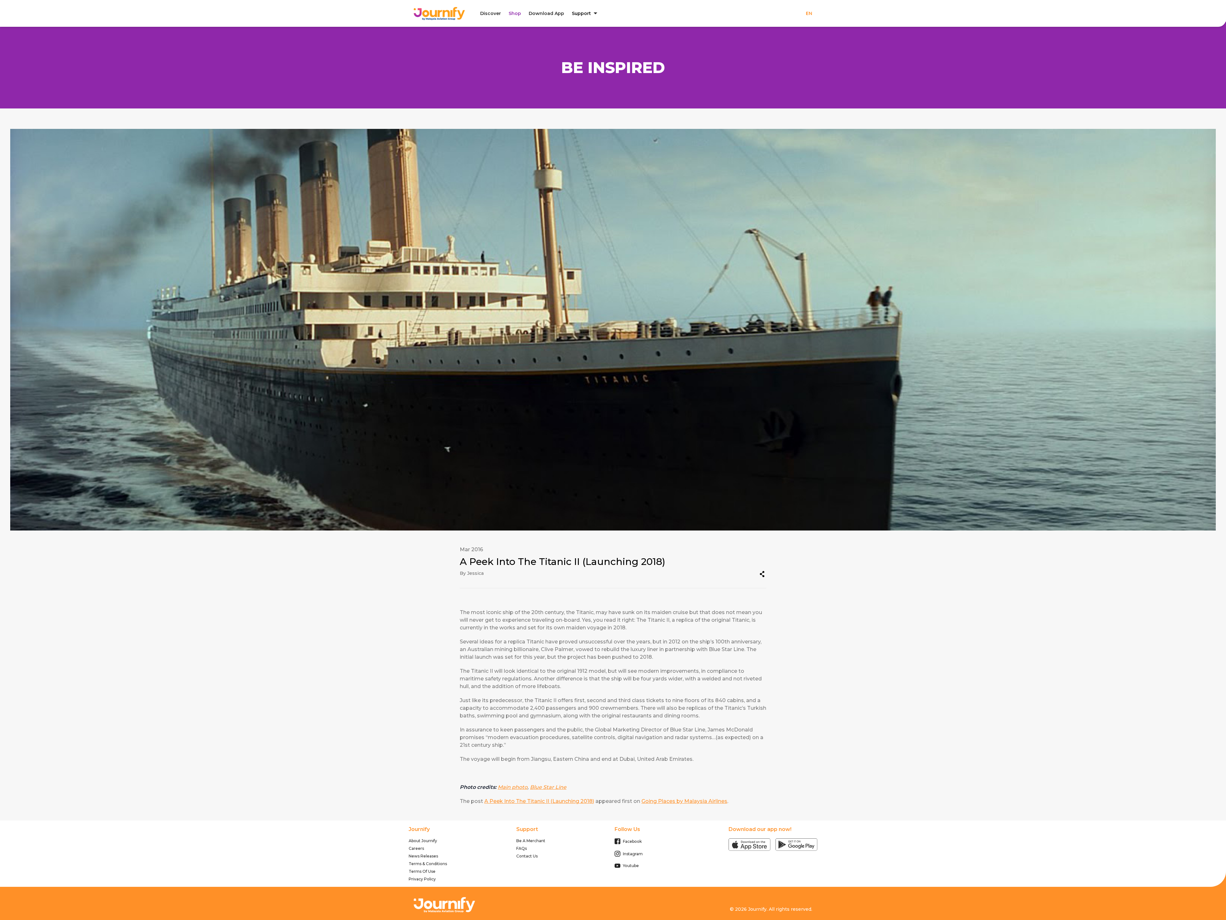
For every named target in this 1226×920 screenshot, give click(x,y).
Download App (546, 13)
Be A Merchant (530, 840)
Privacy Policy (422, 879)
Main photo (512, 787)
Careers (416, 848)
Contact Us (527, 856)
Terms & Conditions (428, 863)
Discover (490, 13)
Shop (515, 13)
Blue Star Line (548, 787)
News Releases (423, 856)
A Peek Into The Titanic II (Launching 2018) (539, 801)
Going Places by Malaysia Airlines (684, 801)
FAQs (521, 848)
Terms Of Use (422, 871)
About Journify (423, 840)
